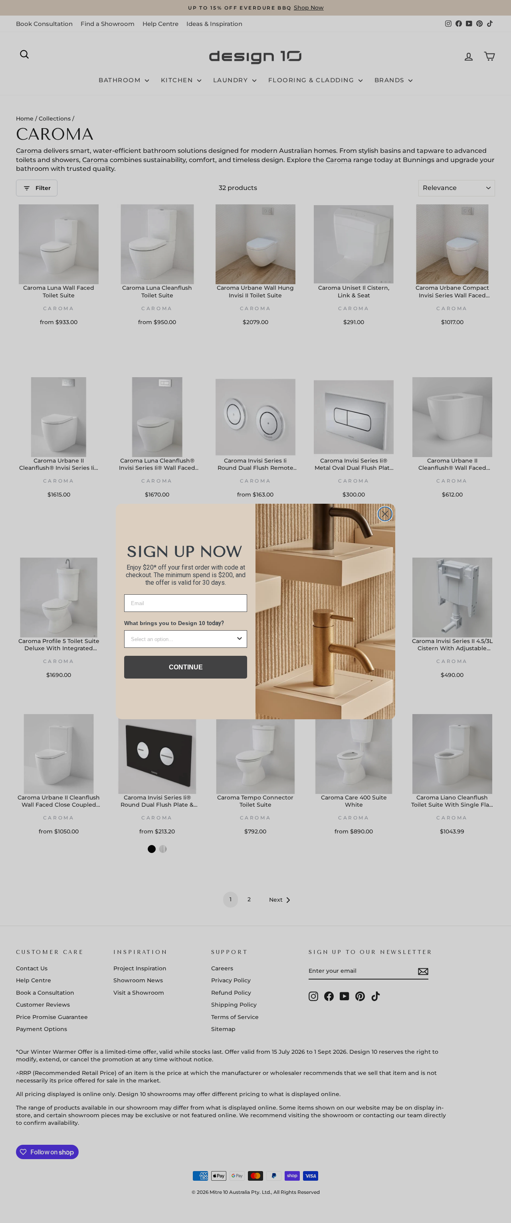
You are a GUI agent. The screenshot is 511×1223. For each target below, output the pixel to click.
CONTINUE (186, 667)
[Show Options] (240, 639)
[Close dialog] (385, 514)
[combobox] (183, 639)
